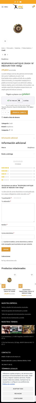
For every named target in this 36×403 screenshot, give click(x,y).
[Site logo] (18, 7)
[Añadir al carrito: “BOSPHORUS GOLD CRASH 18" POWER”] (4, 286)
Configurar (18, 398)
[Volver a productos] (5, 55)
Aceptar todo (18, 389)
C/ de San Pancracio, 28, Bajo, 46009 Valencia (15, 342)
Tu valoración (6, 201)
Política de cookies (8, 384)
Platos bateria (26, 48)
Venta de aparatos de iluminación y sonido (14, 311)
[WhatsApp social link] (12, 130)
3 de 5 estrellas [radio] (17, 198)
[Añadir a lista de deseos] (14, 274)
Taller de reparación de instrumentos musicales (16, 314)
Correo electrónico (8, 233)
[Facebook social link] (15, 1)
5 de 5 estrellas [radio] (20, 198)
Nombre (5, 225)
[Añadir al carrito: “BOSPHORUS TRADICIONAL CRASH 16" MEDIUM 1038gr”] (20, 286)
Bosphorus (5, 59)
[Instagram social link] (17, 1)
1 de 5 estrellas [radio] (14, 198)
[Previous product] (3, 55)
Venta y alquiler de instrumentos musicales (15, 307)
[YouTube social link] (20, 1)
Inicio (3, 48)
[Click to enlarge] (5, 41)
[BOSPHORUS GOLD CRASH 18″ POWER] (10, 280)
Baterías (17, 48)
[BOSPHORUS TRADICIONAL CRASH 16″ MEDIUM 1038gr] (26, 280)
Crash (3, 50)
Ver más (4, 108)
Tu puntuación (7, 198)
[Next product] (7, 55)
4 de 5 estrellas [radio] (19, 198)
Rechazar (18, 393)
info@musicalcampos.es (12, 356)
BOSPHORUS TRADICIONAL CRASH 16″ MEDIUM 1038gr (26, 291)
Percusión (10, 48)
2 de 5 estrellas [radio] (16, 198)
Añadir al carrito (19, 112)
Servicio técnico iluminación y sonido (13, 318)
